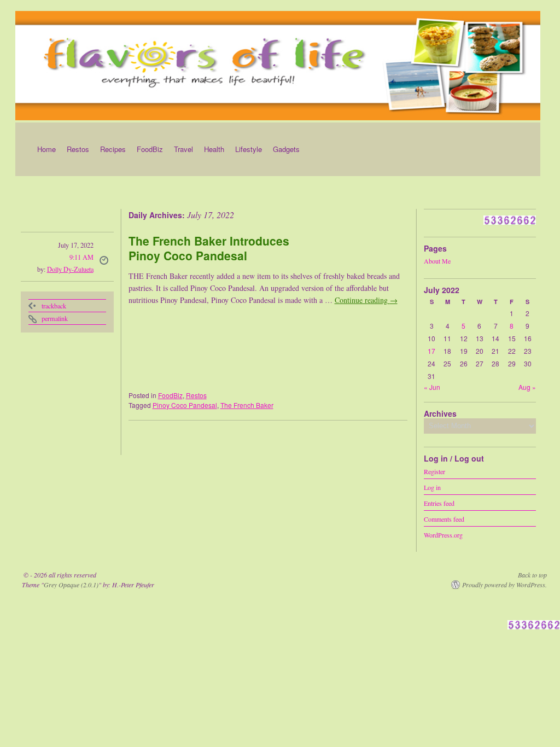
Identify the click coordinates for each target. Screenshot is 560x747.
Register (434, 470)
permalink (55, 318)
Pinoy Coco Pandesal (185, 405)
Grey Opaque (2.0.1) (71, 584)
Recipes (113, 149)
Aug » (527, 387)
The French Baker (246, 405)
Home (46, 149)
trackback (54, 305)
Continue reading (366, 300)
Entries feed (439, 502)
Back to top (532, 574)
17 (431, 350)
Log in (432, 486)
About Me (437, 260)
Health (214, 149)
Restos (78, 149)
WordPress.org (443, 534)
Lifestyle (248, 149)
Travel (183, 149)
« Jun (432, 387)
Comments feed (444, 518)
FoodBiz (150, 149)
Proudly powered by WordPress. (504, 584)
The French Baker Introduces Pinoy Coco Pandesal (209, 248)
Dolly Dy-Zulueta (70, 269)
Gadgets (286, 149)
